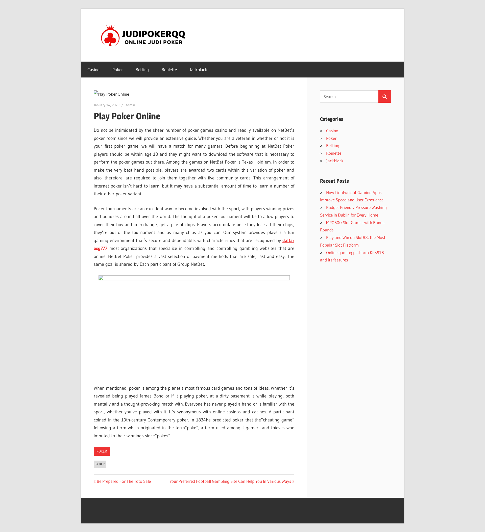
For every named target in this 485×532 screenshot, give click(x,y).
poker (100, 464)
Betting (142, 69)
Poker (117, 69)
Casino (93, 69)
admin (130, 105)
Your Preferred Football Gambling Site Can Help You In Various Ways (230, 481)
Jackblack (198, 69)
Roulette (169, 69)
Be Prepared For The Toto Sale (123, 481)
